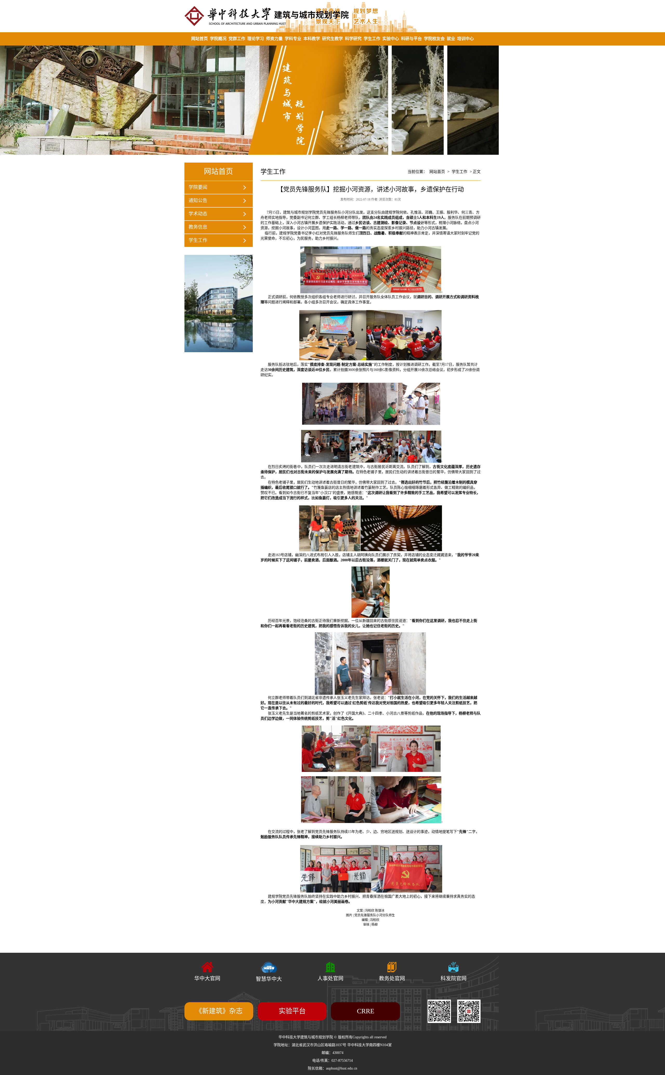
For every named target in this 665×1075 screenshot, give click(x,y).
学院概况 (218, 38)
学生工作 (372, 38)
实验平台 (292, 1011)
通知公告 (198, 200)
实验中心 (390, 38)
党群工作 (237, 38)
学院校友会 (434, 38)
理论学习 (255, 38)
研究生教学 (332, 38)
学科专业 (293, 38)
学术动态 (198, 213)
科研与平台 (411, 38)
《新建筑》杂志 (219, 1011)
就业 (451, 38)
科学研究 (353, 38)
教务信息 (198, 227)
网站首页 (199, 38)
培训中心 (465, 38)
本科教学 (311, 38)
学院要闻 (198, 187)
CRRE (365, 1011)
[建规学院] (332, 16)
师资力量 (274, 38)
